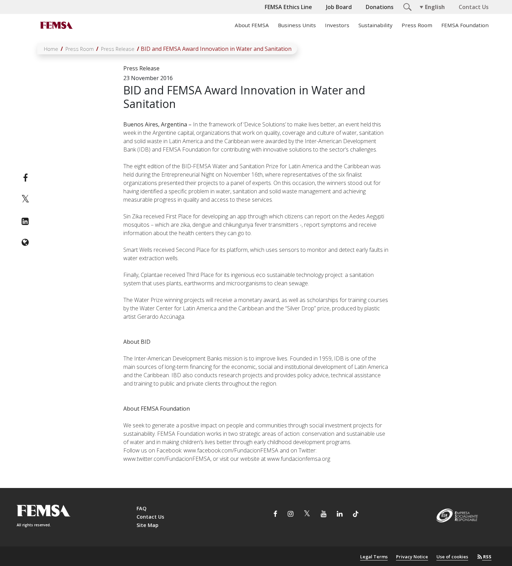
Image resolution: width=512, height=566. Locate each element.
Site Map (147, 525)
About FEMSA (252, 25)
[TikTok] (355, 514)
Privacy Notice (412, 556)
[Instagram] (290, 514)
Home (51, 49)
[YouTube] (323, 514)
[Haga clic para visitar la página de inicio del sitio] (55, 25)
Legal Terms (374, 556)
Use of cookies (452, 556)
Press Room (417, 25)
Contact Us (474, 7)
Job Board (339, 7)
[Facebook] (25, 177)
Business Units (297, 25)
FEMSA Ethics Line (288, 7)
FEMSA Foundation (465, 25)
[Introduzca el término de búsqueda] (406, 6)
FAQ (142, 508)
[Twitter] (25, 199)
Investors (337, 25)
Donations (380, 7)
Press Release (117, 49)
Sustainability (375, 25)
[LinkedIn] (25, 221)
